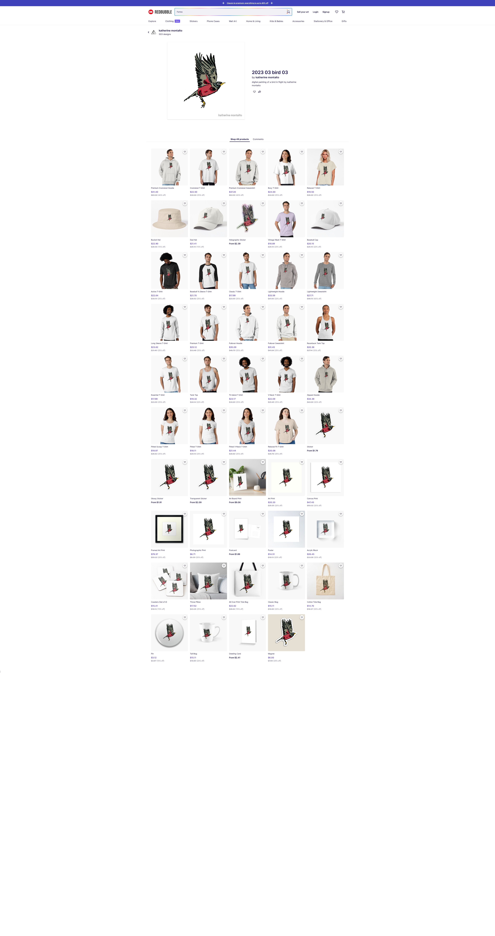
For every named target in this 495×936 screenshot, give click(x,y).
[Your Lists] (337, 12)
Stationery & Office (323, 21)
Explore (152, 21)
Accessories (298, 21)
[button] (247, 3)
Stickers (193, 21)
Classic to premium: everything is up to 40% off (247, 3)
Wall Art (233, 21)
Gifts (344, 21)
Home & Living (253, 21)
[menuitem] (152, 21)
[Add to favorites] (254, 91)
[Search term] (288, 11)
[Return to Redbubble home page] (160, 12)
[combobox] (233, 11)
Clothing (172, 21)
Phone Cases (213, 21)
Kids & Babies (276, 21)
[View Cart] (343, 12)
